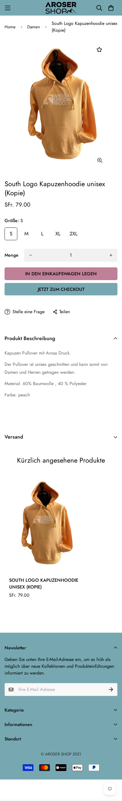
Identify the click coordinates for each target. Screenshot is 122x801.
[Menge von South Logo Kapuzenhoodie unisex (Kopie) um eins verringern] (30, 255)
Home (10, 27)
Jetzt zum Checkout (61, 289)
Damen (33, 27)
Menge (11, 255)
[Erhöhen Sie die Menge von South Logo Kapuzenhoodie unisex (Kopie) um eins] (110, 255)
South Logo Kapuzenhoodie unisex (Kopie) (43, 583)
